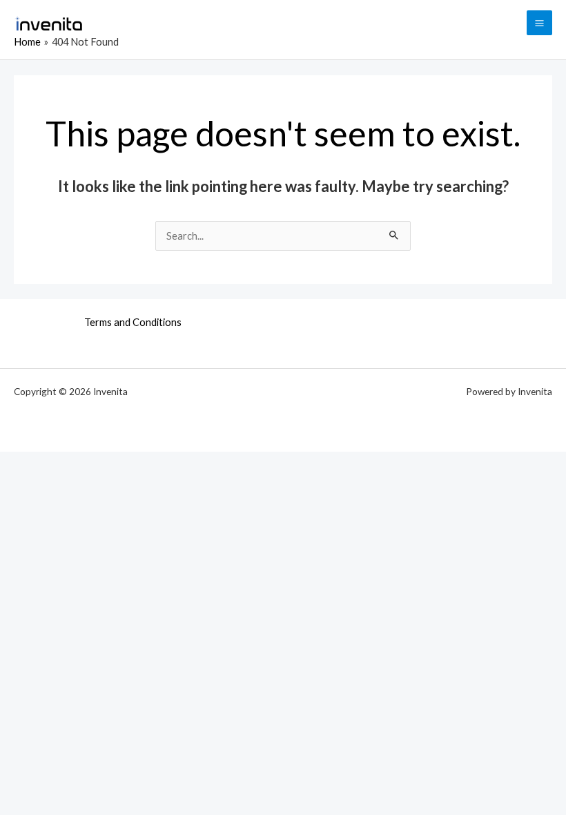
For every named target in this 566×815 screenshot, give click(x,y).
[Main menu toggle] (539, 23)
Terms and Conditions (133, 322)
